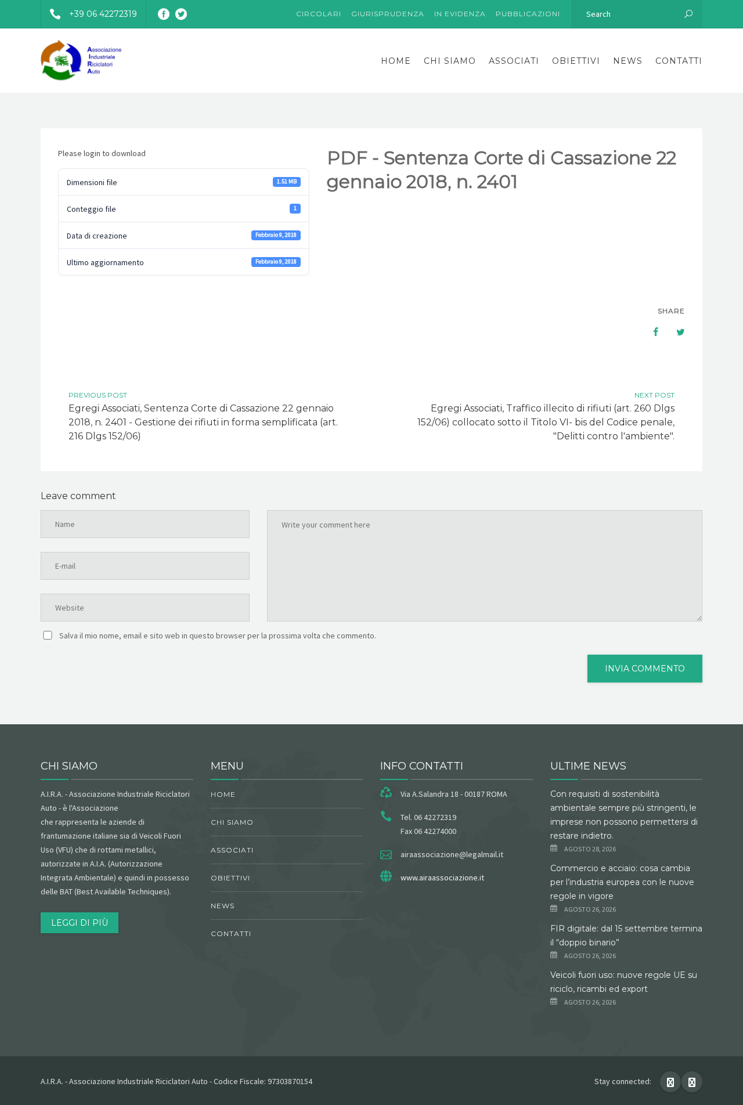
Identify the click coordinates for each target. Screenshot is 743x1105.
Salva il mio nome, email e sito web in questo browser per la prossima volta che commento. (217, 635)
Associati (514, 61)
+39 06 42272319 (103, 14)
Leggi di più (79, 923)
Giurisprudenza (387, 13)
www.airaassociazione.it (442, 877)
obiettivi (576, 61)
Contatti (678, 61)
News (628, 61)
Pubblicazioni (528, 13)
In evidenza (460, 13)
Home (396, 61)
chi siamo (450, 61)
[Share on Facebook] (650, 332)
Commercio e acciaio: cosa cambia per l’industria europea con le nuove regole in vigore (622, 882)
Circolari (318, 13)
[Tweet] (674, 332)
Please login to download (102, 153)
